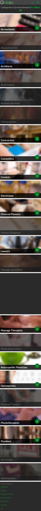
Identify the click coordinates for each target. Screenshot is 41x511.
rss (2, 508)
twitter (3, 490)
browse (4, 505)
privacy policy (6, 498)
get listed (4, 501)
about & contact (7, 494)
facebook (4, 487)
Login (33, 2)
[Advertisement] (20, 293)
